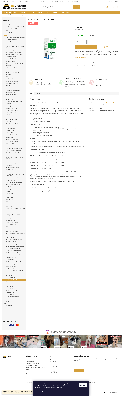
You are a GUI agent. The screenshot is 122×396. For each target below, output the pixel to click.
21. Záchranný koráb (11, 79)
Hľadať (77, 7)
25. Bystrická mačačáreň (12, 86)
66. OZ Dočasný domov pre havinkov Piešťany (15, 158)
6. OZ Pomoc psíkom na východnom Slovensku (15, 47)
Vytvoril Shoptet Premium (112, 392)
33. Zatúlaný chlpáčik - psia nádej (14, 101)
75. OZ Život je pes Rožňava (13, 178)
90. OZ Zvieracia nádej (11, 212)
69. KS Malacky (9, 165)
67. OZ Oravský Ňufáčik (11, 161)
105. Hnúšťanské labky (11, 244)
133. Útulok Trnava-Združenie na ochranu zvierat (14, 291)
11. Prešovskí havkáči (11, 57)
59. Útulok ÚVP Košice (11, 144)
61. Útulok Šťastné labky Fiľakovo (14, 148)
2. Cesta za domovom (11, 40)
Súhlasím (83, 385)
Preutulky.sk (9, 306)
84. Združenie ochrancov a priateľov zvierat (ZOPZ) (15, 196)
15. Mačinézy (9, 65)
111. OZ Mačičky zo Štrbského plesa (15, 246)
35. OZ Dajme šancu (11, 106)
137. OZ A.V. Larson (10, 299)
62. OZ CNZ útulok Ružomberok (13, 150)
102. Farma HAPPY (10, 237)
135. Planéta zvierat (11, 294)
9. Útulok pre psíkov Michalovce (14, 52)
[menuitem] (7, 12)
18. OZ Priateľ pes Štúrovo (12, 72)
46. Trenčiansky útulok (11, 119)
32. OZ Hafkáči (9, 99)
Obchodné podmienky (31, 365)
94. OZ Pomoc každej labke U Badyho (15, 26)
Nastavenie (39, 392)
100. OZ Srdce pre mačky (12, 231)
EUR (109, 1)
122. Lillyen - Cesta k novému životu (14, 271)
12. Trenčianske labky (11, 59)
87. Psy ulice (9, 204)
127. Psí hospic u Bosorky (12, 280)
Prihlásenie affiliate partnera (33, 374)
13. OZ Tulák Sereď (10, 61)
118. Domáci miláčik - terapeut (13, 262)
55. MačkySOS (9, 137)
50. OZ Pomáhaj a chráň (11, 126)
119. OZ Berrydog (10, 264)
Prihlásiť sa (79, 371)
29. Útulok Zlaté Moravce (12, 95)
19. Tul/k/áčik (9, 74)
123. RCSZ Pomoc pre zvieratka (13, 273)
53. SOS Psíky (9, 133)
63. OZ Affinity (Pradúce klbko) (13, 153)
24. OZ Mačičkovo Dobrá (12, 83)
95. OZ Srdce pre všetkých (12, 222)
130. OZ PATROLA (10, 286)
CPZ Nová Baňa (9, 308)
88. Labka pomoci (10, 206)
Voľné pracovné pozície (32, 372)
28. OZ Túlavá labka (10, 92)
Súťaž (27, 369)
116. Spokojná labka (11, 257)
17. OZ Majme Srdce (11, 70)
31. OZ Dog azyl (9, 97)
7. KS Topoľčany (10, 50)
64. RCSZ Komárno (10, 155)
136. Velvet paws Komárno (12, 297)
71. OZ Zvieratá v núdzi (11, 170)
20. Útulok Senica (10, 77)
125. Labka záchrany (11, 277)
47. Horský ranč (9, 121)
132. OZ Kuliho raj (10, 288)
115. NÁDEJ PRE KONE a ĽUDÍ (13, 255)
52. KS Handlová (10, 130)
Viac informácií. (59, 388)
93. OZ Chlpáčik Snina (11, 220)
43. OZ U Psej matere (11, 112)
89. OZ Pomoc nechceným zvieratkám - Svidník (15, 209)
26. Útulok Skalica (10, 88)
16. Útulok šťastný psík (11, 68)
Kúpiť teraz (109, 47)
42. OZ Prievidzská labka (12, 110)
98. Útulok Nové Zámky (11, 227)
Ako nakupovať (45, 1)
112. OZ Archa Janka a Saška (13, 248)
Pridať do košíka (87, 47)
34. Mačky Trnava (10, 104)
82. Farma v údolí (10, 191)
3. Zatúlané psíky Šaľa (11, 28)
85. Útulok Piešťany (10, 199)
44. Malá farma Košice (11, 115)
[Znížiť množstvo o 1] (87, 43)
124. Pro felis (9, 275)
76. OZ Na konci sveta (11, 180)
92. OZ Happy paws (10, 218)
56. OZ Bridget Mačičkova (12, 139)
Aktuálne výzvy (8, 24)
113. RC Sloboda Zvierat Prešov (14, 250)
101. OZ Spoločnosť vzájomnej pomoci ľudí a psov (15, 234)
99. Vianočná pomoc (11, 229)
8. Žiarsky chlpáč (10, 33)
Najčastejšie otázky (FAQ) (71, 1)
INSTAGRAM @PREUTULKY (63, 331)
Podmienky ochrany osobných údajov (35, 367)
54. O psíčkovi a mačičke (12, 135)
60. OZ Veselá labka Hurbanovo (13, 146)
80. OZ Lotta (9, 187)
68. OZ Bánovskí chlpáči (12, 163)
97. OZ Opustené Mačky (12, 225)
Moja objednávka (30, 376)
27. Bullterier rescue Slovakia (13, 90)
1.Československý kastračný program (15, 37)
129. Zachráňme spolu (11, 284)
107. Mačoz (8, 31)
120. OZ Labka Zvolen (11, 266)
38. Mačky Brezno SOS (11, 108)
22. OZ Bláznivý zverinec (12, 81)
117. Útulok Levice (10, 259)
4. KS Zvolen (9, 42)
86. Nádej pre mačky (11, 202)
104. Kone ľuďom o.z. (11, 242)
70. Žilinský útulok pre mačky (13, 167)
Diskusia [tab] (38, 93)
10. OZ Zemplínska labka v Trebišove (15, 54)
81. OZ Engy (9, 189)
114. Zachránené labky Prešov (13, 253)
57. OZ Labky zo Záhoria (12, 142)
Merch (5, 303)
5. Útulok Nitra (9, 44)
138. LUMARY (9, 301)
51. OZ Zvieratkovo (10, 128)
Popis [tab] (31, 93)
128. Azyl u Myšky (10, 282)
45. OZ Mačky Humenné (11, 117)
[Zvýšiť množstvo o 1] (87, 41)
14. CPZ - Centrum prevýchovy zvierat (15, 63)
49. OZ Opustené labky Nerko (13, 124)
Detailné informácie (80, 57)
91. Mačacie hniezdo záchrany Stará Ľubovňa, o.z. (15, 215)
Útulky (5, 35)
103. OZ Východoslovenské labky (14, 239)
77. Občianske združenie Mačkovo (14, 182)
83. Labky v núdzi (10, 193)
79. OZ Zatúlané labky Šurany (13, 184)
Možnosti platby (56, 1)
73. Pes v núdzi (9, 172)
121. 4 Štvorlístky (10, 268)
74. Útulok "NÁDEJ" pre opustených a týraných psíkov (15, 175)
